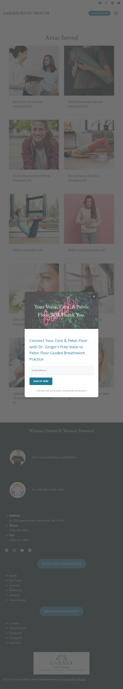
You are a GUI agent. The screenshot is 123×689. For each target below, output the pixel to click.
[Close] (94, 296)
